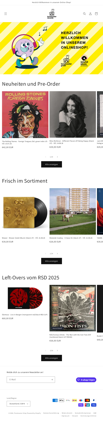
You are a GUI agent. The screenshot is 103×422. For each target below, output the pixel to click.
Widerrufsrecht (67, 413)
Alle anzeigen (51, 164)
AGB (94, 413)
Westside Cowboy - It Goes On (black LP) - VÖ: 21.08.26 (70, 238)
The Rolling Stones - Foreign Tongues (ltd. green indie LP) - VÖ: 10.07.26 (25, 142)
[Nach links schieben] (46, 157)
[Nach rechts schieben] (57, 157)
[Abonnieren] (52, 379)
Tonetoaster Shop (20, 413)
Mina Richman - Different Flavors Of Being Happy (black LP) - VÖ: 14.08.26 (71, 142)
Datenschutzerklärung (51, 413)
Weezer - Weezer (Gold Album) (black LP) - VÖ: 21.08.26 (23, 238)
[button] (6, 14)
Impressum (65, 416)
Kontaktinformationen (83, 413)
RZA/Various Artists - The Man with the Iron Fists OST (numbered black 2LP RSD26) (70, 336)
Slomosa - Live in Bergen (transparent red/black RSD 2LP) (25, 315)
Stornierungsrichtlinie (88, 416)
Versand (75, 416)
